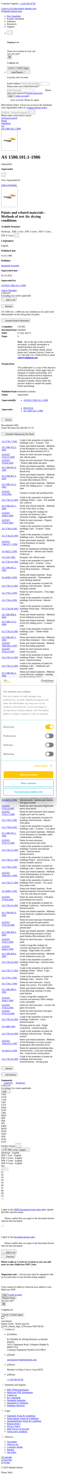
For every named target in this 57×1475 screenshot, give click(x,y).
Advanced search (9, 118)
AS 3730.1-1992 (9, 978)
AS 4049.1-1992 (9, 891)
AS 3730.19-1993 (10, 1033)
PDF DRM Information (18, 1390)
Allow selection (28, 783)
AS (2, 126)
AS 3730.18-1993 (10, 1019)
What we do (12, 1444)
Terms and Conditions (17, 1431)
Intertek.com (30, 8)
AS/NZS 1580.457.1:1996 (9, 543)
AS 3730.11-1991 (10, 586)
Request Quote (8, 1298)
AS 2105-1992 (8, 557)
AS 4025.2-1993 (9, 551)
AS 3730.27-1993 (10, 882)
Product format (8, 1146)
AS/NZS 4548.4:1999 (7, 514)
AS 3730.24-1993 (10, 962)
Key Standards (14, 1397)
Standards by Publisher (17, 1403)
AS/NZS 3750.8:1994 (7, 461)
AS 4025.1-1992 (9, 800)
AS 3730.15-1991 (10, 500)
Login (10, 96)
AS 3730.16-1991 (10, 631)
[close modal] (9, 57)
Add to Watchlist (9, 185)
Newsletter (12, 1442)
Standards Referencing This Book (19, 434)
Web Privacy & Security (18, 1429)
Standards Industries (16, 1400)
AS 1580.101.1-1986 (11, 128)
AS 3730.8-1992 (9, 827)
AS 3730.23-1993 (10, 666)
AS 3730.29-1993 (10, 1059)
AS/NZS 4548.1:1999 (7, 999)
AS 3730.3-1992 (9, 867)
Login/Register (17, 72)
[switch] (49, 735)
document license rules (24, 1237)
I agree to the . (18, 1237)
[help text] (3, 175)
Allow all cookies (28, 774)
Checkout (10, 1257)
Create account (15, 1294)
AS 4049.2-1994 (9, 577)
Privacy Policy (13, 1426)
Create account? (21, 96)
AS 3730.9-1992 (9, 528)
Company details (15, 1447)
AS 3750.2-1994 (9, 593)
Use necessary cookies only (28, 791)
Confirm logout (22, 68)
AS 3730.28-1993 (10, 608)
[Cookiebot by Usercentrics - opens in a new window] (41, 681)
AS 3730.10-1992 (10, 562)
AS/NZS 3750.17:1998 (8, 813)
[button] (5, 1091)
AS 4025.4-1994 (9, 1050)
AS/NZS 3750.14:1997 (8, 807)
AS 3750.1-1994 (9, 983)
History (8, 420)
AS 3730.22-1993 (10, 850)
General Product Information (17, 321)
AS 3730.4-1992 (9, 600)
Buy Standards (14, 16)
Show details (41, 766)
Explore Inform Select (37, 107)
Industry (8, 1068)
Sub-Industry (10, 1075)
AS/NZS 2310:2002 (7, 492)
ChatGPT (8, 1083)
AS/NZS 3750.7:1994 (7, 940)
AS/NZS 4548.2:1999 (7, 947)
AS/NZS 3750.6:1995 (7, 898)
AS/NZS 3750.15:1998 (8, 455)
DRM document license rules (27, 1209)
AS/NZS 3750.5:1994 (7, 1006)
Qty (3, 1166)
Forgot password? (34, 93)
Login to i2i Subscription (12, 8)
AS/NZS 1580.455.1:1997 (9, 1042)
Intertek (10, 1449)
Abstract (8, 306)
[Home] (11, 11)
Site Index (11, 1452)
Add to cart (10, 300)
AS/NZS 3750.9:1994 (7, 521)
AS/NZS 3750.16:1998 (8, 923)
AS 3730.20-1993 (10, 536)
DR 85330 (28, 408)
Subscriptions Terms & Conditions (23, 1418)
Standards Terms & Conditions (21, 1416)
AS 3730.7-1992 (9, 441)
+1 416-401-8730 (27, 3)
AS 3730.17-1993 (10, 970)
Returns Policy (14, 1423)
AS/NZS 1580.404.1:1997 (9, 644)
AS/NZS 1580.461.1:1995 (9, 874)
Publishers (6, 123)
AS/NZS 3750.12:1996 (8, 841)
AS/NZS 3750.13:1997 (8, 650)
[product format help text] (18, 1145)
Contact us (12, 1395)
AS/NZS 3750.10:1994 (8, 1012)
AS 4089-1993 (8, 1026)
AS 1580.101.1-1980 (33, 411)
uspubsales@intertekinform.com (22, 1359)
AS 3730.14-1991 (10, 905)
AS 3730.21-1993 (10, 860)
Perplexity (20, 1083)
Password (29, 89)
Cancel (11, 68)
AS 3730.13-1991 (10, 657)
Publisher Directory (16, 1405)
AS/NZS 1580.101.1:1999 (13, 285)
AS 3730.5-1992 (9, 820)
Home (4, 120)
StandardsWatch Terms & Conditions (24, 1421)
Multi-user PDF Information (20, 1392)
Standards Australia (10, 265)
